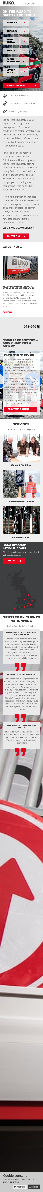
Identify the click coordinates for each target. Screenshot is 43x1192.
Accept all (33, 1187)
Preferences (19, 1187)
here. (17, 1182)
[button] (39, 3)
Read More (7, 312)
